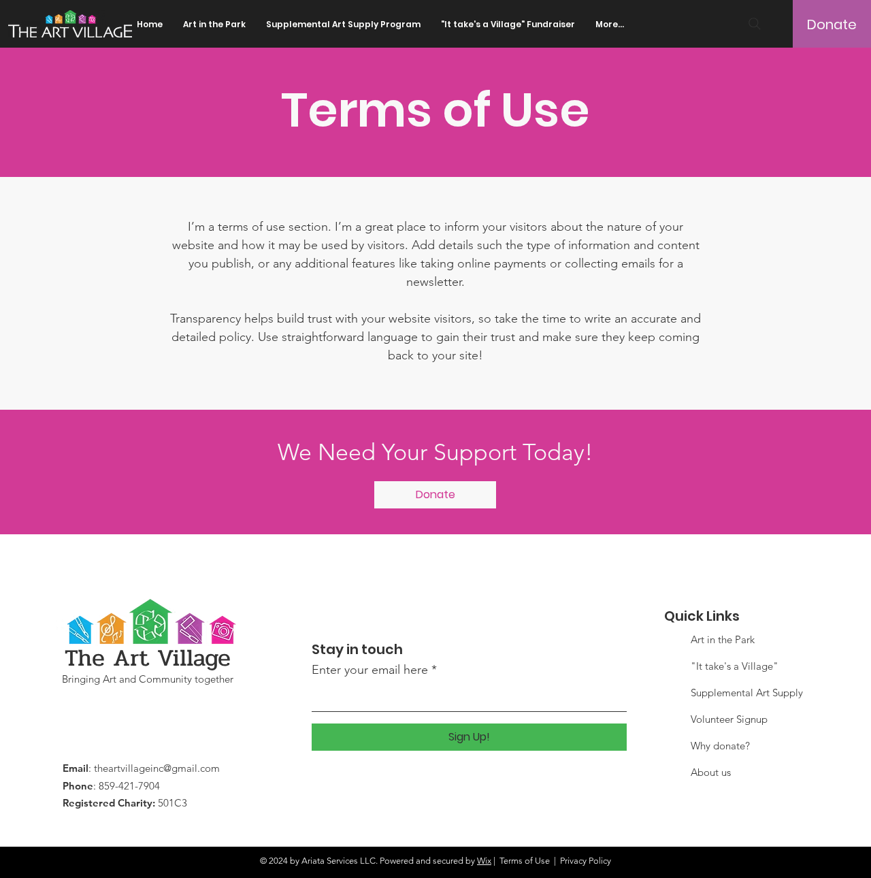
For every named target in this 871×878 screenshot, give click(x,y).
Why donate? (720, 745)
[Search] (754, 24)
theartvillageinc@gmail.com (157, 768)
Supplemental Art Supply (747, 692)
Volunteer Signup (729, 719)
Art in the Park (723, 639)
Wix (484, 861)
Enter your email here (370, 670)
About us (711, 772)
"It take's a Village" (734, 666)
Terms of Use (524, 861)
